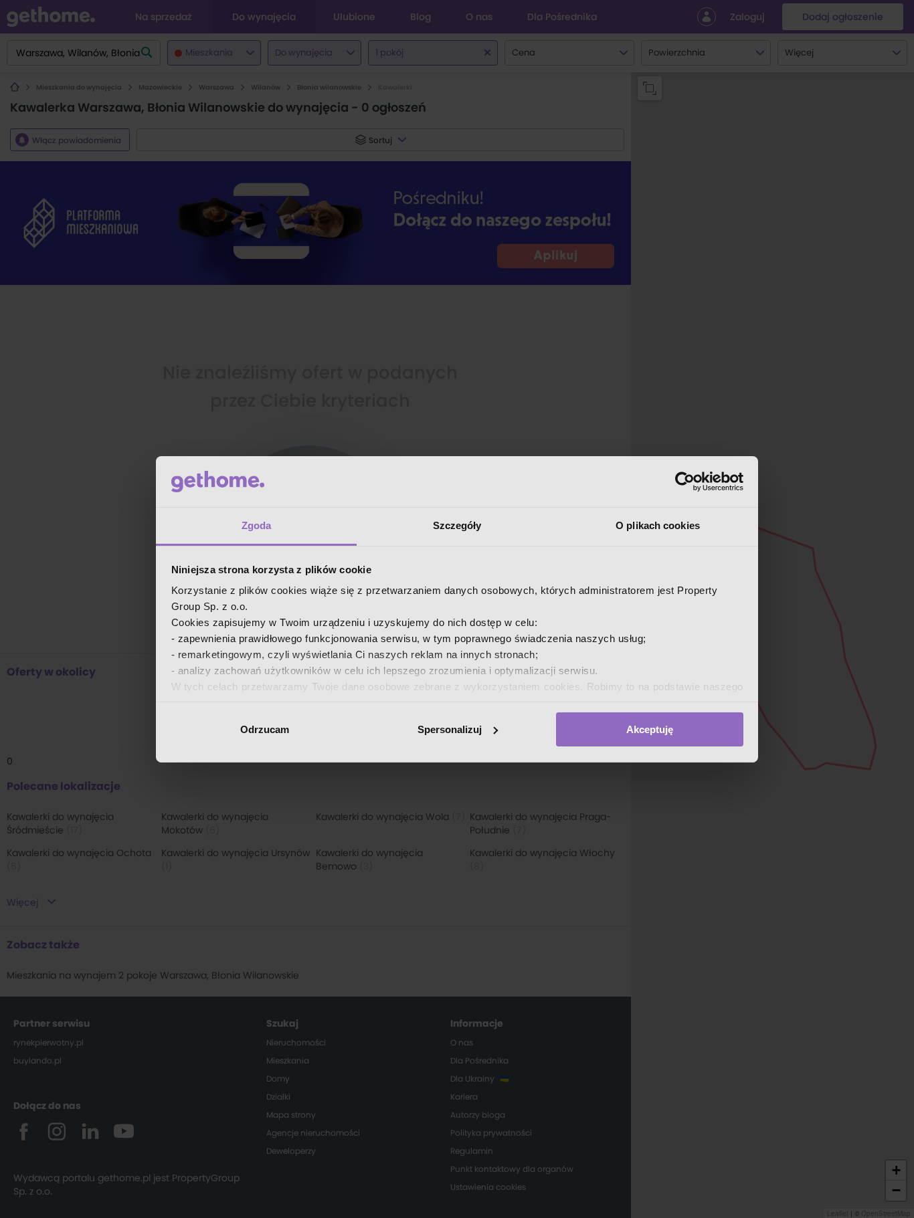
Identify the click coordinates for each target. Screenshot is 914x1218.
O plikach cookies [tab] (658, 525)
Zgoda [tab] (257, 525)
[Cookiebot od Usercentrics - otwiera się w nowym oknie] (684, 482)
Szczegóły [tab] (457, 525)
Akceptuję (649, 729)
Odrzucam (264, 729)
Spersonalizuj (450, 729)
